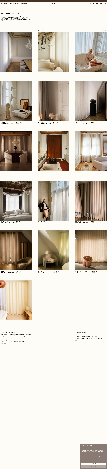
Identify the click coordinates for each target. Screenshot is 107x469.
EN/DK (97, 3)
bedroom (4, 340)
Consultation (24, 3)
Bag (104, 3)
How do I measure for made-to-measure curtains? (88, 336)
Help (94, 3)
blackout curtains (25, 339)
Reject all (93, 466)
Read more (3, 343)
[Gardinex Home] (53, 3)
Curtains (10, 3)
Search (90, 3)
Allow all (93, 463)
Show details (84, 459)
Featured (42, 30)
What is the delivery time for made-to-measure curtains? (89, 338)
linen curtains (14, 340)
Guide (18, 3)
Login (101, 3)
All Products (4, 3)
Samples (14, 3)
